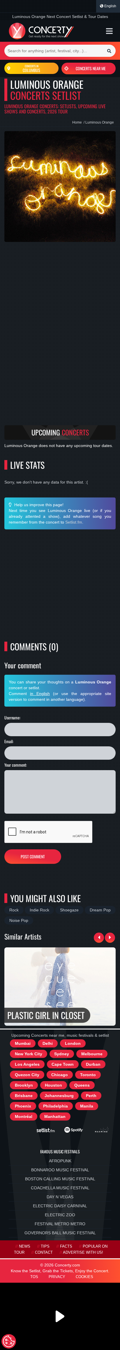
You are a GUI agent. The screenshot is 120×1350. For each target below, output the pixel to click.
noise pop (18, 920)
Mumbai (23, 1043)
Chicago (59, 1074)
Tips (45, 1246)
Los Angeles (27, 1064)
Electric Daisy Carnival (60, 1206)
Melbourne (92, 1054)
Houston (53, 1085)
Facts (66, 1246)
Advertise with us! (83, 1253)
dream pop (100, 910)
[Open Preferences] (8, 1341)
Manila (86, 1106)
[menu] (109, 31)
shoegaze (69, 910)
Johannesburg (59, 1095)
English (109, 6)
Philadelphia (55, 1106)
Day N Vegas (60, 1197)
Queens (82, 1085)
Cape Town (63, 1064)
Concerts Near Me (91, 68)
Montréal (23, 1116)
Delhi (48, 1043)
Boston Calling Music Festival (60, 1179)
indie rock (39, 910)
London (73, 1043)
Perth (91, 1095)
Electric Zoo (60, 1215)
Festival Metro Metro (60, 1223)
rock (14, 910)
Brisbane (24, 1095)
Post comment (33, 856)
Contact (44, 1253)
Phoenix (23, 1106)
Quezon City (27, 1074)
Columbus (31, 68)
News (24, 1246)
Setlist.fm (73, 522)
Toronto (88, 1074)
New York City (28, 1054)
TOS (34, 1277)
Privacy (57, 1277)
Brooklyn (24, 1085)
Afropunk (60, 1161)
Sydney (61, 1054)
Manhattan (55, 1116)
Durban (93, 1064)
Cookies (84, 1277)
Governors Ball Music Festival (60, 1232)
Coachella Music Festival (60, 1188)
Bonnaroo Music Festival (60, 1170)
